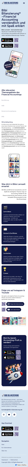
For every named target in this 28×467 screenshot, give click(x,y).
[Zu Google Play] (9, 40)
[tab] (14, 100)
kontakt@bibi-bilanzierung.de (12, 410)
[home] (10, 3)
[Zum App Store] (9, 46)
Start (3, 444)
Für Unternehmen (7, 447)
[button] (23, 3)
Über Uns (4, 450)
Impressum (5, 460)
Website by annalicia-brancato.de (11, 457)
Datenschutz (14, 460)
